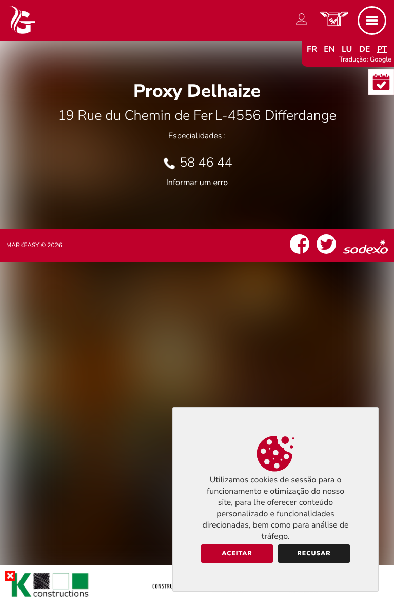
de (364, 49)
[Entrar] (301, 24)
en (329, 49)
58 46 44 (206, 162)
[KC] (197, 598)
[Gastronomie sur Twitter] (326, 253)
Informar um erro (197, 182)
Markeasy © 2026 (34, 245)
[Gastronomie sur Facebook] (299, 253)
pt (382, 49)
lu (347, 49)
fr (312, 49)
